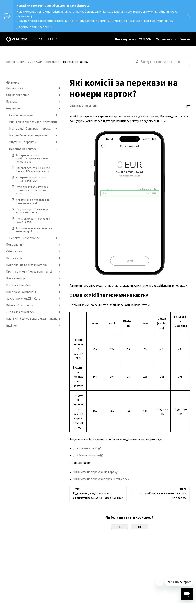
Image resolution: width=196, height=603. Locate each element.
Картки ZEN (14, 258)
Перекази (52, 62)
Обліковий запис (17, 95)
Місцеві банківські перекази (28, 135)
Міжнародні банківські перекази (31, 128)
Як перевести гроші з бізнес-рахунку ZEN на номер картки (33, 169)
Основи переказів (21, 115)
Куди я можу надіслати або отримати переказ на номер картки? (32, 190)
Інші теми (12, 325)
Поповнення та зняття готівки (26, 265)
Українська (164, 39)
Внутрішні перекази (22, 142)
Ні (139, 527)
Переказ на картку (75, 62)
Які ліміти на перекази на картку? (96, 472)
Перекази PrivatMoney (24, 238)
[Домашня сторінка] (31, 39)
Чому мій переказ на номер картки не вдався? (32, 210)
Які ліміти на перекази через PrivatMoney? (101, 479)
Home (15, 82)
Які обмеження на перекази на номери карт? (34, 229)
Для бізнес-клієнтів (86, 455)
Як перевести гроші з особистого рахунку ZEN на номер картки (32, 158)
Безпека (11, 101)
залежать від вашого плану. (141, 116)
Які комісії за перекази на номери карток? (33, 201)
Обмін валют (15, 251)
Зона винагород (17, 278)
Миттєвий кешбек (18, 285)
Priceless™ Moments (19, 305)
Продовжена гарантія (21, 292)
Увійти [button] (185, 39)
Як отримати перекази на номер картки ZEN (31, 179)
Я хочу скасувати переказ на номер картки (33, 220)
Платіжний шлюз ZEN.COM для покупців (33, 318)
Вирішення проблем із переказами (32, 122)
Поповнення (14, 244)
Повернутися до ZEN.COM (133, 39)
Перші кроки (14, 88)
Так (119, 527)
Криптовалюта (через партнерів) (29, 271)
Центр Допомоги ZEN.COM (24, 62)
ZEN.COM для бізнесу (20, 312)
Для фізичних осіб (85, 448)
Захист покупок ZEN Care (23, 298)
